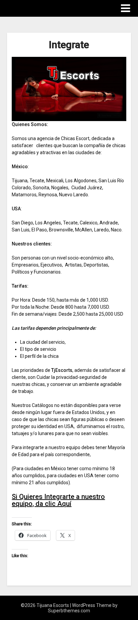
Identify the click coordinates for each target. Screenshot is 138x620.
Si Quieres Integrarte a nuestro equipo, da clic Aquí (58, 500)
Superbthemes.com (69, 610)
